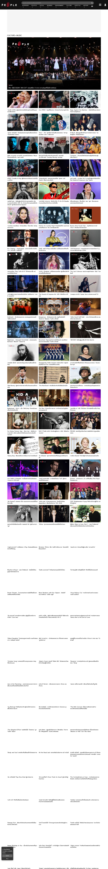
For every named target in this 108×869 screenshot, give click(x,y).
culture (11, 35)
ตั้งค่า (7, 858)
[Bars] (100, 5)
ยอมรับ (7, 855)
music (19, 35)
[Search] (92, 3)
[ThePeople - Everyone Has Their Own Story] (9, 6)
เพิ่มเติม (4, 853)
